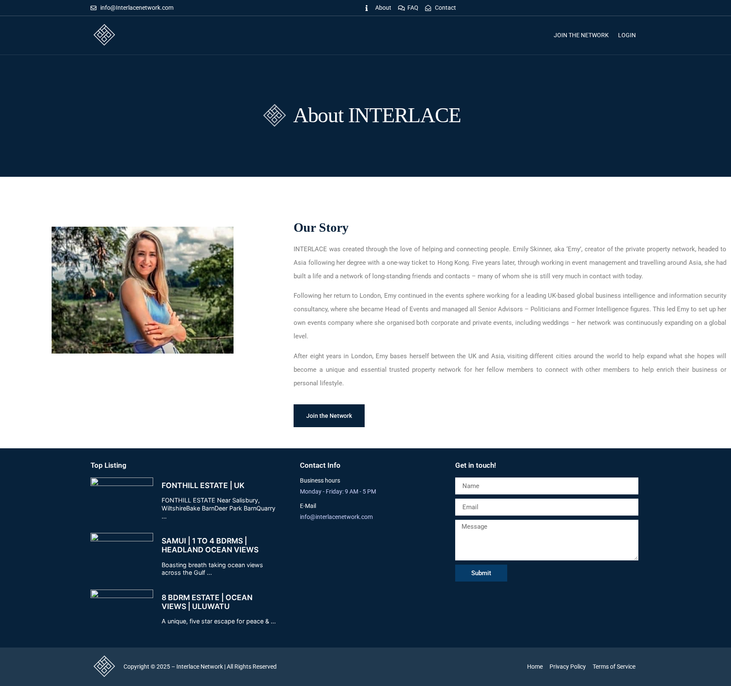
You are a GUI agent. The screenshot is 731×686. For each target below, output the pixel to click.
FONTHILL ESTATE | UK (203, 485)
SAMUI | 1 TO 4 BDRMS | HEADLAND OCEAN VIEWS (210, 545)
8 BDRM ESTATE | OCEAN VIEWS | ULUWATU (207, 602)
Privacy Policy (568, 666)
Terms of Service (614, 666)
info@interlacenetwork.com (336, 516)
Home (535, 666)
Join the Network (581, 35)
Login (627, 35)
